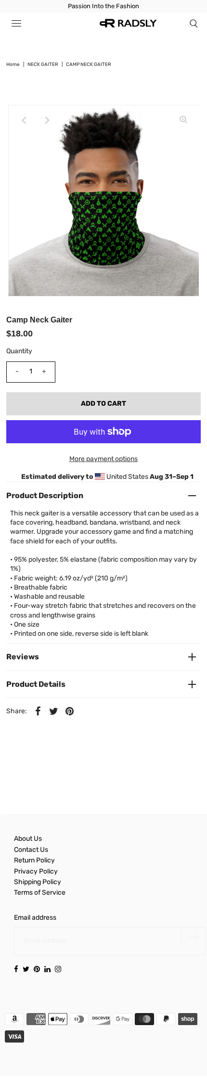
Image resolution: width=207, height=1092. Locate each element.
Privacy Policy (36, 871)
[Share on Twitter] (54, 711)
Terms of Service (39, 892)
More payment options (103, 459)
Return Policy (34, 860)
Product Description (44, 495)
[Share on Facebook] (38, 711)
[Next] (47, 120)
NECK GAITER (42, 64)
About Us (28, 839)
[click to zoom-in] (183, 120)
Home (13, 64)
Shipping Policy (37, 882)
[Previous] (23, 120)
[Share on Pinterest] (70, 711)
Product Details (35, 684)
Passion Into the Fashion (103, 6)
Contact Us (31, 850)
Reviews (22, 656)
